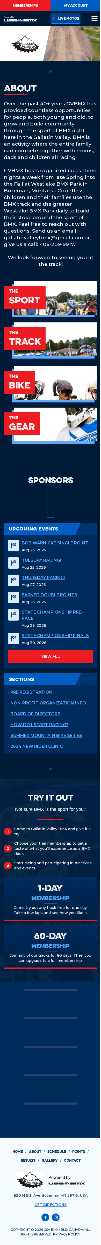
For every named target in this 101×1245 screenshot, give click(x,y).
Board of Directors (35, 713)
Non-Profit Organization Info (48, 703)
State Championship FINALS (55, 635)
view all (50, 656)
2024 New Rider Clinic (36, 746)
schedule (58, 1151)
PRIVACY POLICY (66, 1234)
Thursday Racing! (43, 577)
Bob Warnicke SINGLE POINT (55, 543)
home (19, 1151)
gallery (51, 1160)
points (80, 1151)
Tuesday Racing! (41, 560)
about (37, 1151)
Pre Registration (31, 692)
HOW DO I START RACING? (39, 724)
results (30, 1160)
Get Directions (50, 1204)
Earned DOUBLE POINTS (49, 594)
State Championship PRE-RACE (52, 615)
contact (72, 1160)
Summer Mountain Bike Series (46, 735)
